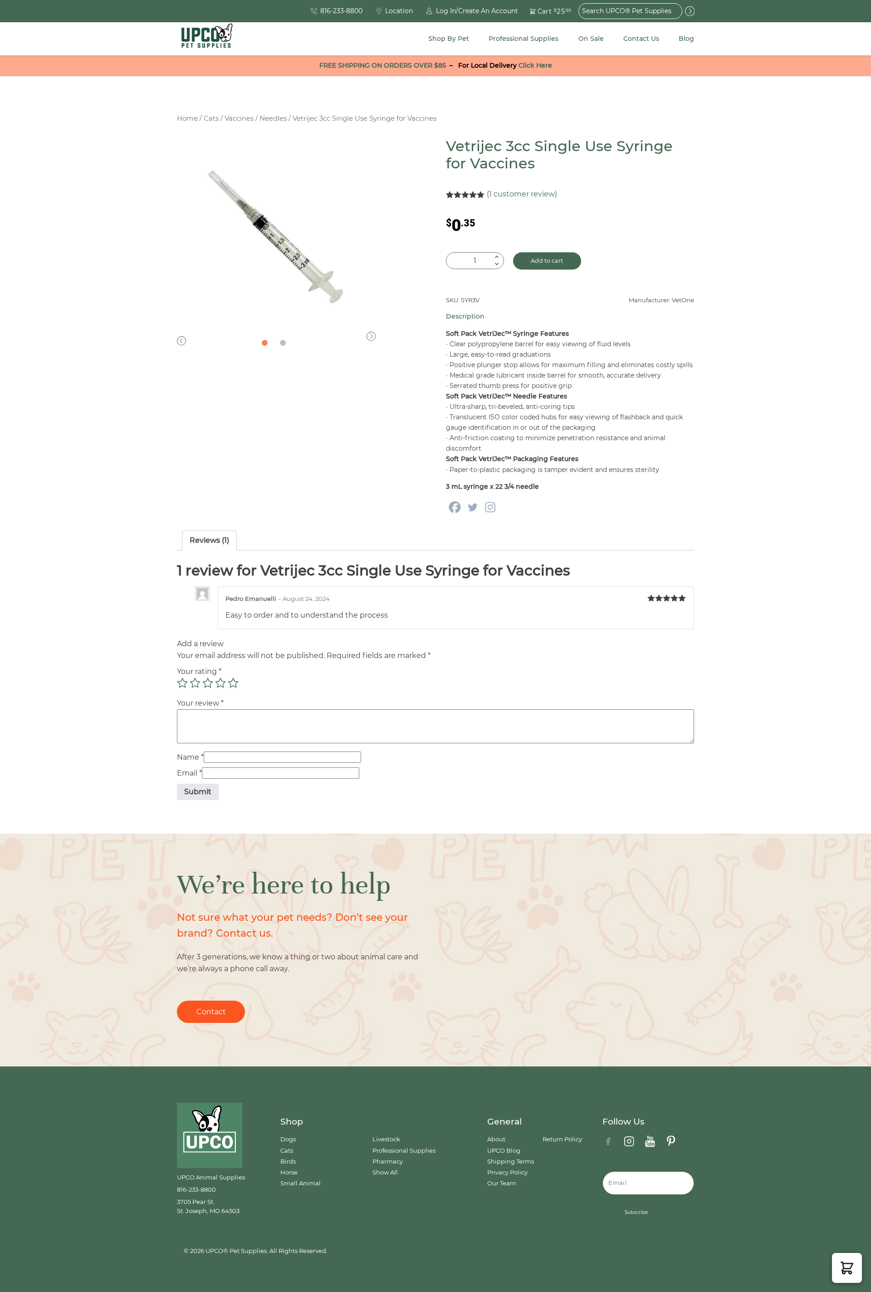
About (496, 1139)
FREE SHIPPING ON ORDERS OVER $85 (382, 65)
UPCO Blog (503, 1150)
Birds (288, 1161)
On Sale (591, 38)
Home (187, 118)
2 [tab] (283, 343)
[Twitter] (472, 507)
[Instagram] (490, 507)
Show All (385, 1172)
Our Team (501, 1183)
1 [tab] (264, 343)
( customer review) (522, 194)
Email (189, 773)
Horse (289, 1172)
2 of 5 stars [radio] (195, 683)
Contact (211, 1011)
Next (371, 336)
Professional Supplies (523, 38)
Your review (200, 703)
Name (190, 757)
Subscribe (636, 1212)
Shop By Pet (448, 38)
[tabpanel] (276, 237)
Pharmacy (387, 1161)
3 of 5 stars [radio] (207, 683)
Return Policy (562, 1139)
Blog (686, 38)
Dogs (288, 1139)
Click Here (535, 65)
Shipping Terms (510, 1161)
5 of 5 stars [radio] (233, 683)
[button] (545, 11)
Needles (273, 118)
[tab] (209, 540)
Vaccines (239, 118)
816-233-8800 (196, 1189)
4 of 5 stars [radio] (220, 683)
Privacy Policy (507, 1172)
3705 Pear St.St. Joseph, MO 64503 (208, 1206)
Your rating (199, 671)
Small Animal (300, 1183)
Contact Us (641, 38)
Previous (181, 340)
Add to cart (547, 260)
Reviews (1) (209, 540)
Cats (211, 118)
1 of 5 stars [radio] (182, 683)
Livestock (386, 1139)
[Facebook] (455, 507)
